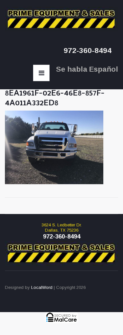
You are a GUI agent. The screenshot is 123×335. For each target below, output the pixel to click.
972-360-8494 (88, 50)
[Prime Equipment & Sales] (61, 19)
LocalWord (41, 287)
